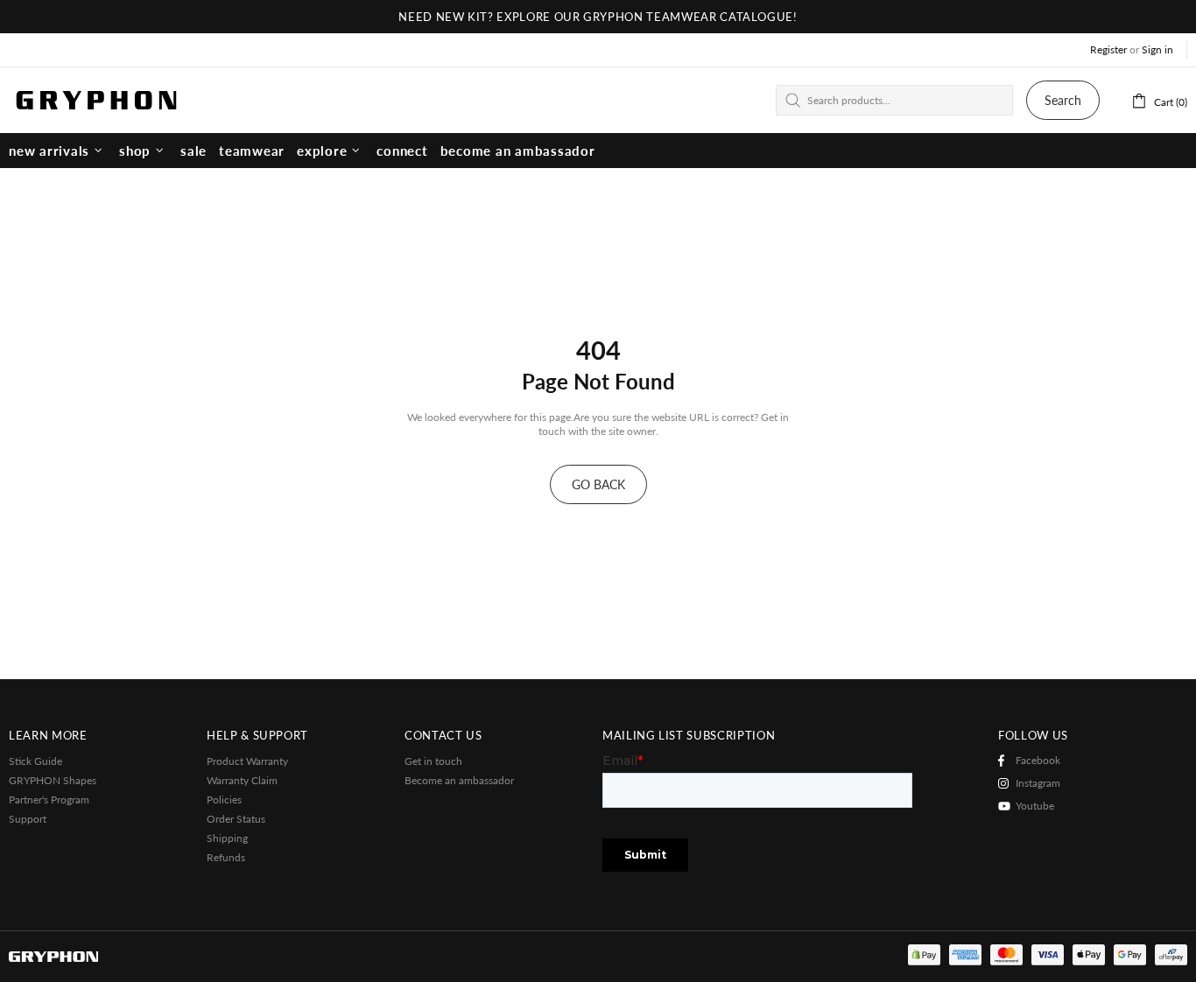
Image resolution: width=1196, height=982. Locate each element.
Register (1108, 49)
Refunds (226, 857)
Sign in (1157, 49)
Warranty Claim (242, 780)
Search (1063, 100)
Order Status (236, 818)
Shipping (227, 838)
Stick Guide (35, 761)
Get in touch (433, 761)
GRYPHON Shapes (52, 780)
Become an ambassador (459, 780)
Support (27, 818)
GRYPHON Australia (96, 100)
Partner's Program (49, 799)
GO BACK (598, 484)
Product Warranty (247, 761)
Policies (224, 799)
